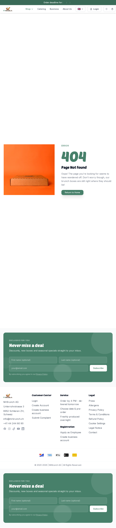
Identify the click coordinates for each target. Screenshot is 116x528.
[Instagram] (9, 428)
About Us (67, 9)
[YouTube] (18, 428)
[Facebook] (4, 428)
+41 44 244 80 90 (13, 423)
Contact (93, 432)
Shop (28, 9)
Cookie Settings (97, 423)
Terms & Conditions (99, 414)
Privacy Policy (42, 374)
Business (54, 9)
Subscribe (98, 368)
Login (96, 9)
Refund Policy (96, 418)
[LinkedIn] (23, 428)
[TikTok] (13, 428)
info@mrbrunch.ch (13, 418)
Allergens (94, 405)
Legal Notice (95, 427)
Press (92, 400)
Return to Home (72, 192)
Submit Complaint (41, 417)
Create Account (40, 405)
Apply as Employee (70, 432)
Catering (41, 9)
